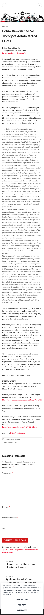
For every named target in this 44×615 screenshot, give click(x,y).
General (5, 27)
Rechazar (22, 605)
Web (4, 528)
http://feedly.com (17, 433)
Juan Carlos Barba (12, 439)
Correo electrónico (10, 517)
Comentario (7, 473)
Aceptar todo (22, 600)
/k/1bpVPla (21, 53)
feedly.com (12, 53)
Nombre (6, 507)
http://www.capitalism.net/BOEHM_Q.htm (19, 427)
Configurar (22, 610)
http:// (4, 53)
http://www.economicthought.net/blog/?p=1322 (22, 400)
